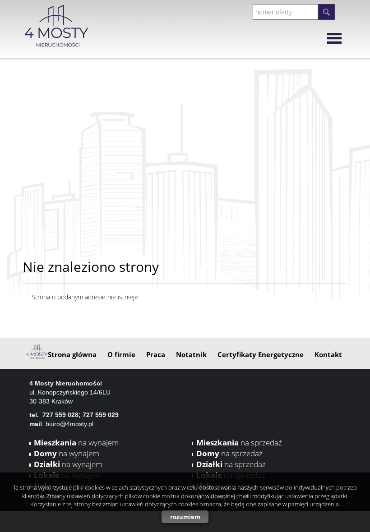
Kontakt (328, 354)
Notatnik (191, 354)
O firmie (121, 354)
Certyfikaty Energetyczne (260, 354)
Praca (155, 354)
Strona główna (72, 354)
